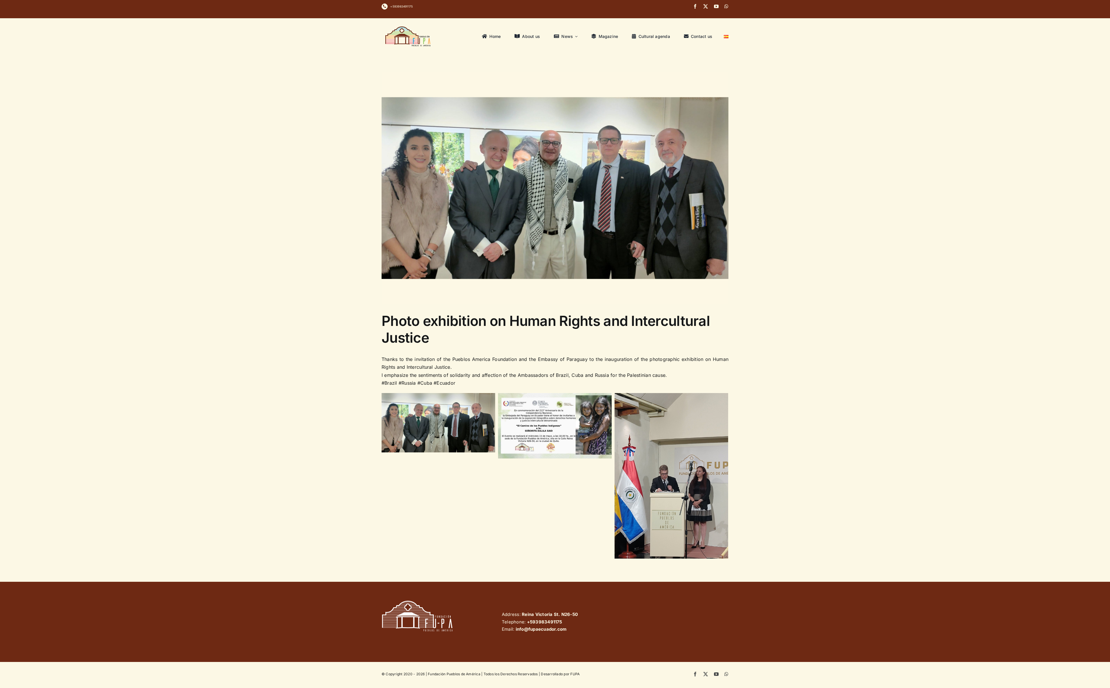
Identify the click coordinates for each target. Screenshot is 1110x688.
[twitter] (705, 6)
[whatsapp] (726, 6)
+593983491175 (401, 6)
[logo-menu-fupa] (408, 26)
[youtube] (716, 6)
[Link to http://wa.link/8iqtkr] (385, 6)
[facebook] (695, 6)
